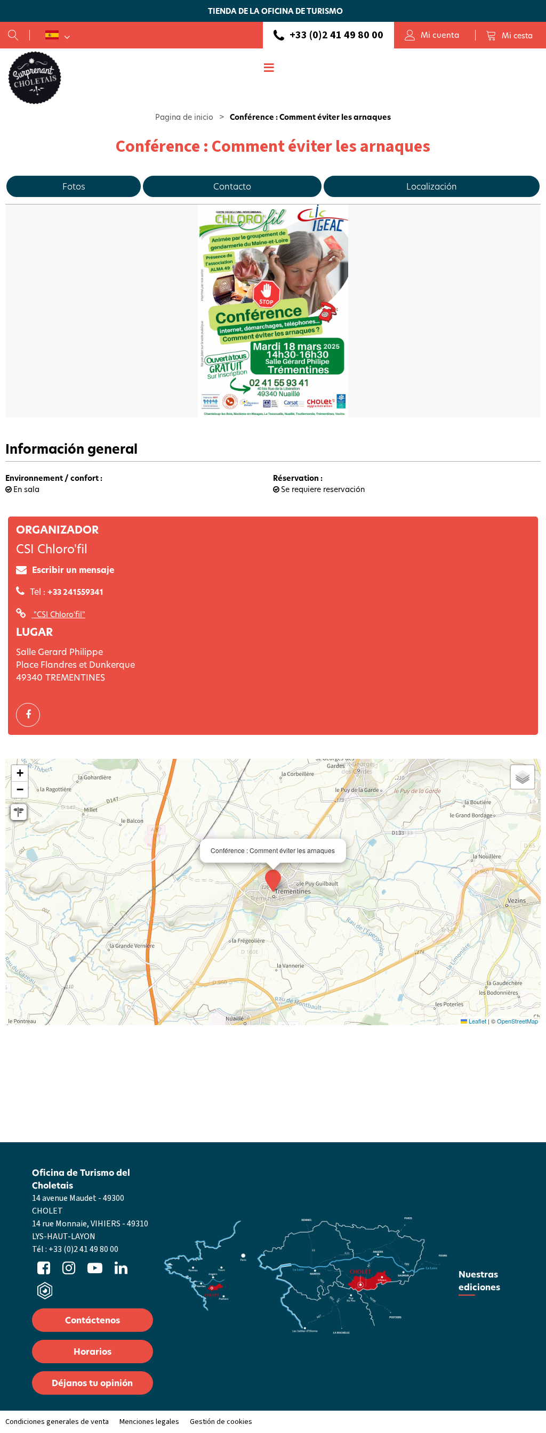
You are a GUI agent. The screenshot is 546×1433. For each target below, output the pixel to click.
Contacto (232, 186)
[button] (509, 35)
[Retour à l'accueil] (34, 77)
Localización (431, 186)
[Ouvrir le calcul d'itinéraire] (19, 812)
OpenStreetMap (517, 1021)
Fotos (73, 186)
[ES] (57, 35)
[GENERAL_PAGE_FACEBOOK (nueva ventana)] (32, 715)
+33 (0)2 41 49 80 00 (336, 35)
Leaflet (476, 1021)
